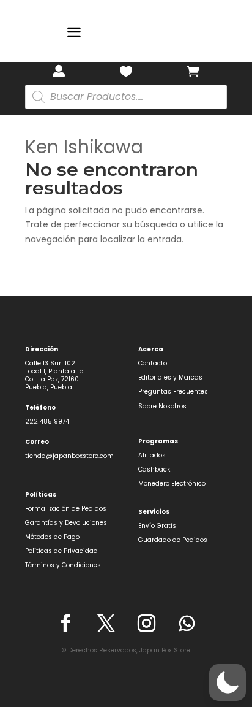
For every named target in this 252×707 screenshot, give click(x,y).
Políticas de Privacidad (61, 551)
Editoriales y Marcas (170, 377)
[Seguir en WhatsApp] (186, 623)
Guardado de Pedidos (172, 540)
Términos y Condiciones (63, 565)
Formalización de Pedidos (65, 508)
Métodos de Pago (52, 536)
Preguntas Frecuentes (173, 391)
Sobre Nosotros (162, 406)
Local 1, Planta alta (54, 371)
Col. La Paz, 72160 (52, 379)
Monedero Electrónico (172, 483)
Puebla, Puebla (48, 387)
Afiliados (152, 455)
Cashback (154, 469)
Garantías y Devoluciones (66, 522)
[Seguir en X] (106, 623)
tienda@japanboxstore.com (69, 456)
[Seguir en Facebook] (65, 623)
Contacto (152, 363)
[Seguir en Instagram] (146, 623)
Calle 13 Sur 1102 (50, 363)
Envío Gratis (157, 525)
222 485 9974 (47, 421)
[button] (227, 682)
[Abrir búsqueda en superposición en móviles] (126, 97)
